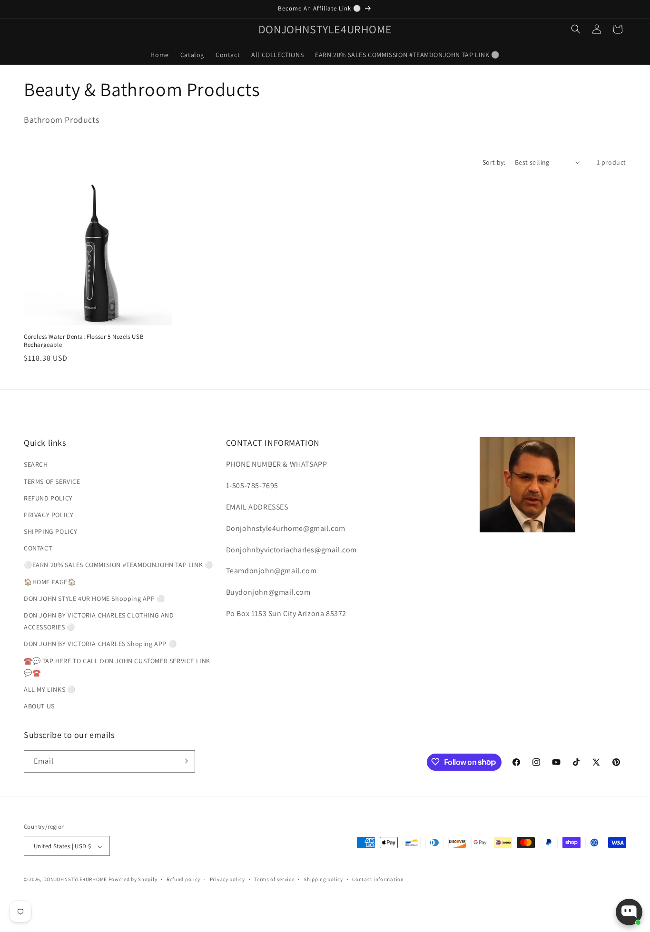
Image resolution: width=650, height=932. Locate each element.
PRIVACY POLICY (48, 514)
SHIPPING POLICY (51, 531)
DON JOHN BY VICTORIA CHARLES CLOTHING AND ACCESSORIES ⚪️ (99, 621)
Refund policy (183, 879)
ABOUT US (39, 706)
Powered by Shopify (133, 879)
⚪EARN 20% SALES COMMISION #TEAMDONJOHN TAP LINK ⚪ (118, 565)
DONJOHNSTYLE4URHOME (75, 879)
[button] (575, 29)
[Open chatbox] (629, 912)
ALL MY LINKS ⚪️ (49, 689)
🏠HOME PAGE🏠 (50, 582)
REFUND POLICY (48, 498)
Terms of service (274, 879)
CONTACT (38, 548)
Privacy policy (227, 879)
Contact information (378, 879)
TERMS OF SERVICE (52, 481)
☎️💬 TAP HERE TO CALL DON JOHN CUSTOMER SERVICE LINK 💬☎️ (117, 667)
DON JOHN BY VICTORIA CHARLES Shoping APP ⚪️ (100, 644)
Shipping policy (323, 879)
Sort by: (494, 162)
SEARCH (36, 465)
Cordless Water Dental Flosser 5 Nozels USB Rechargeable (84, 341)
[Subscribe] (184, 761)
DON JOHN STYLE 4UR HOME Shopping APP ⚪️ (94, 598)
